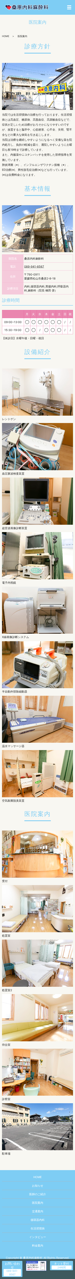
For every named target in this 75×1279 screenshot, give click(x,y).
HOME (5, 36)
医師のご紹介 (37, 1194)
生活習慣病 (38, 1228)
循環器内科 (38, 1219)
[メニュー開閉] (69, 7)
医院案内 (37, 1202)
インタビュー (37, 1237)
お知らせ (37, 1185)
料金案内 (37, 1245)
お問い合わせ (12, 1265)
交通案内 (37, 1211)
